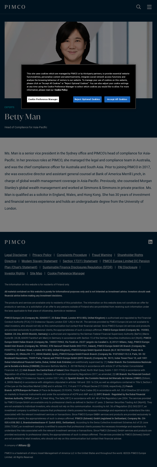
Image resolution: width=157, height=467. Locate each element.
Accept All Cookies (117, 99)
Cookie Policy (61, 90)
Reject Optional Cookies (87, 99)
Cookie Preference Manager (43, 99)
